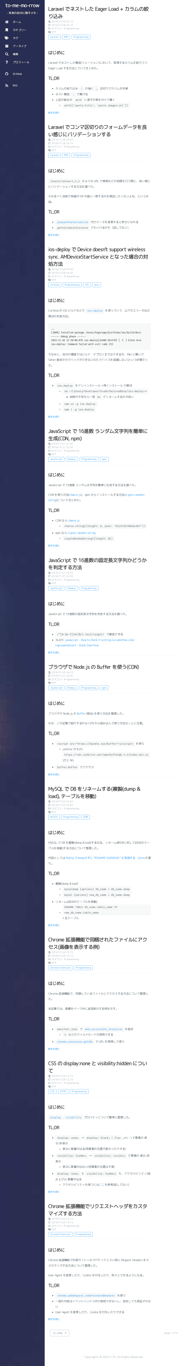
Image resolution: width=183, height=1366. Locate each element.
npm (96, 284)
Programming (71, 28)
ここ (102, 1185)
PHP (66, 36)
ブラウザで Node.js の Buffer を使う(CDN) (93, 666)
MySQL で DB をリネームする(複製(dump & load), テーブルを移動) (94, 792)
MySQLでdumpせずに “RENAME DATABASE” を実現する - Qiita (105, 858)
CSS (52, 1091)
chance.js (75, 495)
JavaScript (56, 459)
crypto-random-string (81, 533)
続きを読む (54, 112)
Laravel (54, 36)
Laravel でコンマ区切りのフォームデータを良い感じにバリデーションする (97, 131)
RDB (85, 816)
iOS (87, 284)
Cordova (54, 284)
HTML (63, 1091)
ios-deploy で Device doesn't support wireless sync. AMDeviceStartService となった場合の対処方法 (98, 256)
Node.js (72, 459)
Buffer (81, 713)
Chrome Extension (60, 967)
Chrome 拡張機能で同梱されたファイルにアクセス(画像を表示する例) (97, 943)
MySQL (54, 816)
